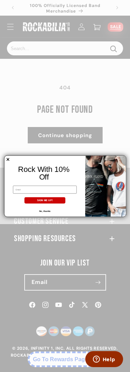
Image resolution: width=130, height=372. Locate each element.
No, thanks (44, 211)
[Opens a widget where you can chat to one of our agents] (104, 360)
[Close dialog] (7, 159)
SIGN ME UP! (45, 200)
